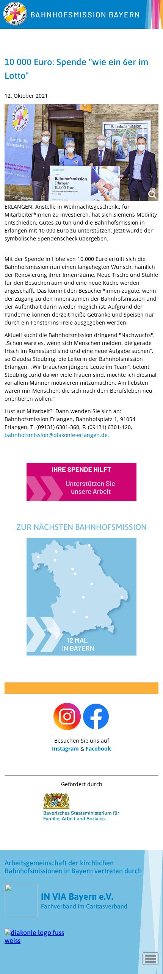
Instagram (65, 748)
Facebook (98, 748)
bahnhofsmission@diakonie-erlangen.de (56, 435)
